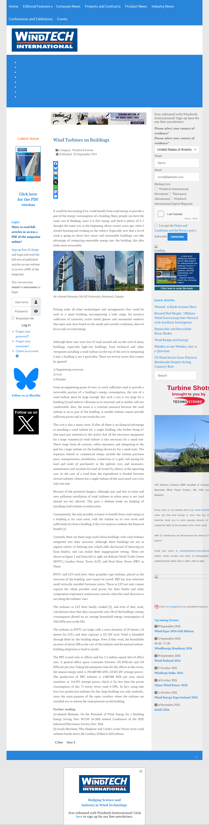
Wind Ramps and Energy (171, 340)
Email (158, 170)
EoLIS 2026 (162, 710)
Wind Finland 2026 (168, 660)
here (79, 816)
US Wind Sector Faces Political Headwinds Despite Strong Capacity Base (176, 362)
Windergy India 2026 (169, 673)
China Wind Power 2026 (171, 685)
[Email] (98, 173)
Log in (26, 325)
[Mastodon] (98, 191)
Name (158, 156)
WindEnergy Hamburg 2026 (173, 648)
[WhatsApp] (98, 187)
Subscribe (161, 236)
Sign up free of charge (25, 249)
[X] (98, 182)
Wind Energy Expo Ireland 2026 (176, 697)
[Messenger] (98, 196)
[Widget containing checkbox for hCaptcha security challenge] (177, 214)
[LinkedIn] (98, 177)
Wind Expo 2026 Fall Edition (174, 631)
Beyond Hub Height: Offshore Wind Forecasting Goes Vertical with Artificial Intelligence (176, 317)
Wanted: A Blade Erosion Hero (175, 307)
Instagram (175, 606)
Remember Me (25, 318)
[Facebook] (98, 163)
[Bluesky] (98, 168)
